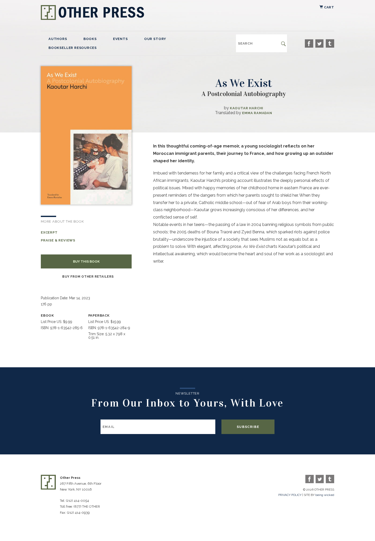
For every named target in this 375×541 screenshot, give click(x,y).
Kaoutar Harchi (246, 108)
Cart (328, 7)
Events (120, 39)
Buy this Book (86, 261)
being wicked (324, 495)
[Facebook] (309, 43)
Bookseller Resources (72, 48)
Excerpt (49, 232)
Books (90, 39)
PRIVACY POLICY (290, 495)
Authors (57, 39)
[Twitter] (319, 43)
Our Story (155, 39)
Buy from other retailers (88, 276)
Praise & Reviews (58, 240)
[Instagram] (330, 43)
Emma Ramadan (257, 113)
